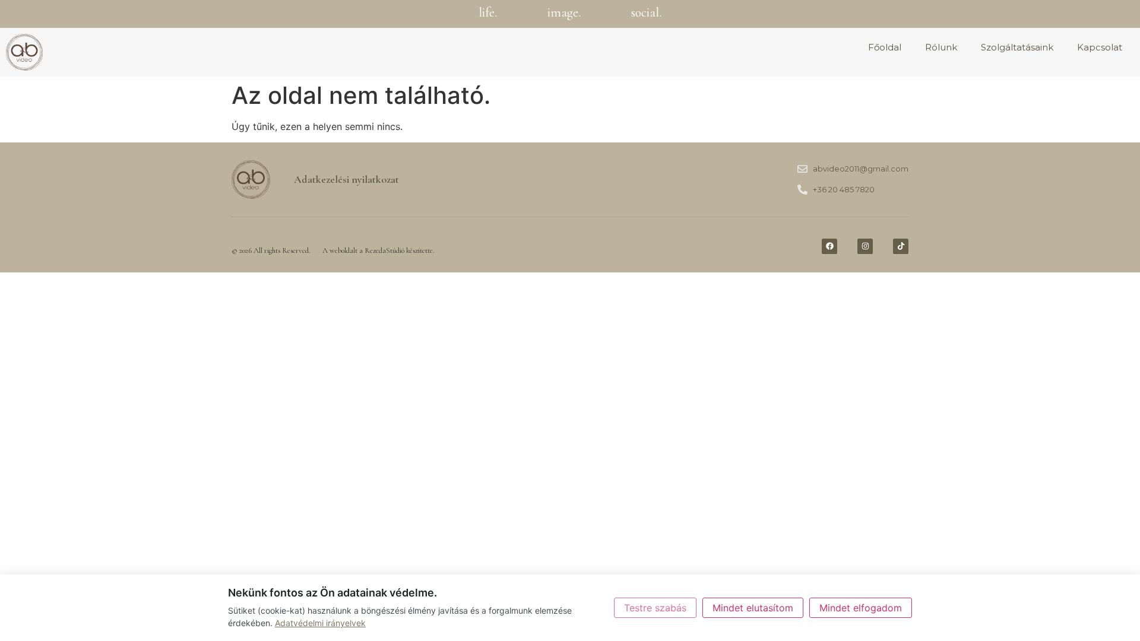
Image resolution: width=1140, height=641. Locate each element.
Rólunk (941, 47)
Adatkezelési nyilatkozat (346, 179)
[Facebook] (829, 246)
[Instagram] (865, 246)
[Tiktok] (900, 246)
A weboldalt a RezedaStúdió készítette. (378, 250)
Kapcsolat (1099, 47)
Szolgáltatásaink (1017, 47)
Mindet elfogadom (860, 608)
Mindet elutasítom (752, 608)
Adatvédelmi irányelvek (320, 623)
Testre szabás (655, 608)
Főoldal (884, 47)
